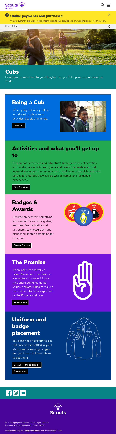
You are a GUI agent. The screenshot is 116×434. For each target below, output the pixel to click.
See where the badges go (27, 364)
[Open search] (102, 4)
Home (8, 26)
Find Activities (21, 187)
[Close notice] (109, 15)
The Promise (20, 302)
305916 (41, 425)
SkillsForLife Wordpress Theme (49, 430)
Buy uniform (20, 371)
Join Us (18, 125)
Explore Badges (22, 245)
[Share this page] (109, 26)
